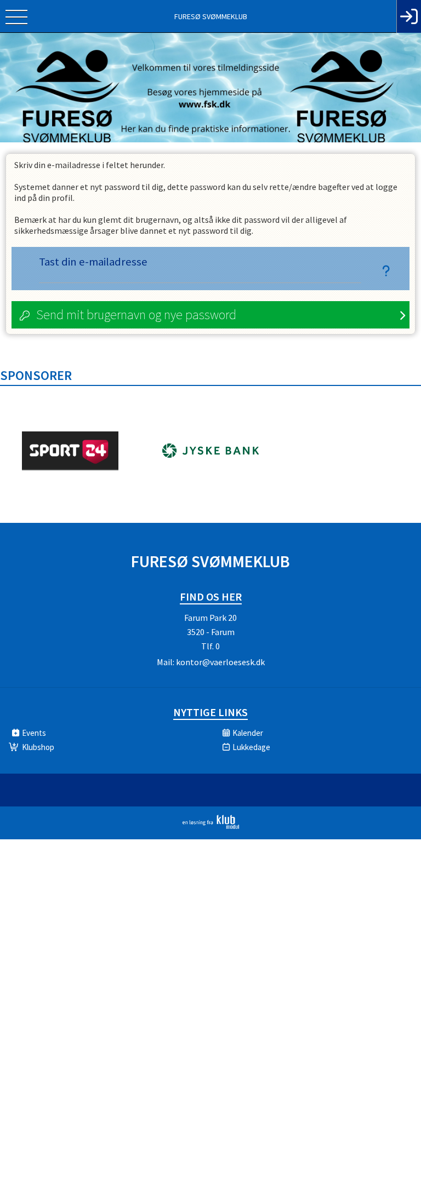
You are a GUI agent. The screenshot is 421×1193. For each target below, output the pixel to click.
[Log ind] (408, 16)
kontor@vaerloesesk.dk (220, 661)
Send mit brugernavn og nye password (136, 314)
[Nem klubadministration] (211, 827)
